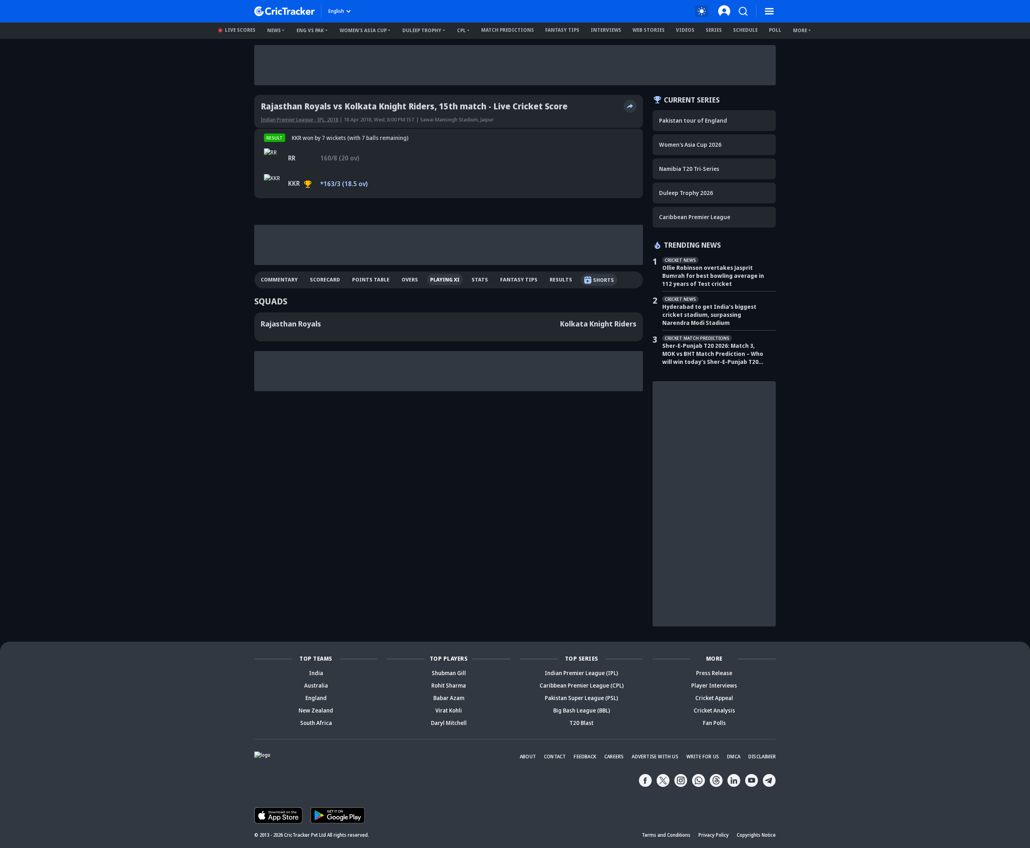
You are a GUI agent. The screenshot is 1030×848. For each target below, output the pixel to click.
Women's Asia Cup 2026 (690, 144)
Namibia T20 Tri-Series (689, 168)
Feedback (585, 756)
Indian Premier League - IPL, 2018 (299, 119)
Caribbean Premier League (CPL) (582, 685)
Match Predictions (507, 30)
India (316, 673)
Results (561, 279)
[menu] (769, 11)
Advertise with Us (655, 756)
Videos (685, 30)
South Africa (316, 723)
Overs (410, 279)
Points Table (370, 279)
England (316, 698)
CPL (461, 30)
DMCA (733, 756)
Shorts (603, 279)
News (274, 30)
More (800, 30)
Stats (480, 279)
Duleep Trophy (421, 30)
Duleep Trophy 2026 (686, 193)
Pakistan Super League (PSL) (581, 698)
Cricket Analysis (714, 710)
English (336, 11)
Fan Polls (714, 723)
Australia (316, 685)
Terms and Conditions (666, 835)
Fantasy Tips (562, 30)
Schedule (745, 30)
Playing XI (444, 279)
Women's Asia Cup (363, 30)
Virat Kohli (448, 710)
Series (714, 30)
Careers (614, 756)
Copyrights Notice (756, 835)
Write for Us (702, 756)
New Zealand (316, 710)
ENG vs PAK (310, 30)
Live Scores (240, 30)
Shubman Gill (449, 673)
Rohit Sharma (448, 685)
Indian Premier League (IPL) (581, 673)
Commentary (279, 279)
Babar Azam (448, 698)
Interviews (606, 30)
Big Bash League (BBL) (581, 710)
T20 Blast (581, 723)
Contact (555, 756)
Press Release (714, 673)
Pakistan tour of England (693, 120)
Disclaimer (762, 756)
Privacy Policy (713, 835)
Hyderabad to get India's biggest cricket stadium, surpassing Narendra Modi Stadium (709, 314)
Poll (775, 30)
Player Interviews (714, 685)
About (528, 756)
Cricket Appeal (714, 698)
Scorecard (325, 279)
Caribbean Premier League (694, 217)
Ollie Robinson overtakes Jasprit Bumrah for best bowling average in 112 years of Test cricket (713, 275)
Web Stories (648, 30)
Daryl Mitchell (449, 723)
